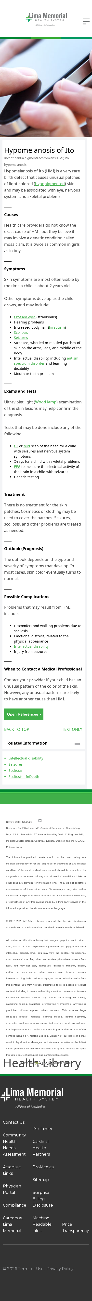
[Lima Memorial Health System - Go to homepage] (46, 19)
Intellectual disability (31, 646)
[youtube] (87, 1275)
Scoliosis (21, 332)
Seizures (21, 337)
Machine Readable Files (42, 1224)
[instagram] (41, 1275)
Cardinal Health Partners (41, 1148)
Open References (23, 714)
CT (16, 446)
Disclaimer (43, 1128)
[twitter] (64, 1275)
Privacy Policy (60, 1268)
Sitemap (41, 1179)
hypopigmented (50, 183)
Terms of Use (30, 1268)
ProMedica (43, 1167)
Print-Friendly (70, 143)
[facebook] (18, 1275)
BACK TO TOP (16, 729)
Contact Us (14, 1122)
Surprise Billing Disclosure (43, 1199)
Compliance (14, 1205)
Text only (72, 729)
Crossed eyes (25, 317)
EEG (17, 466)
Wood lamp (45, 402)
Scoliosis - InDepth (24, 776)
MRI (27, 446)
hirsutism (57, 327)
